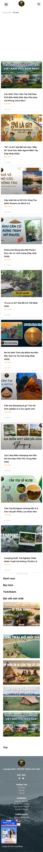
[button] (6, 4)
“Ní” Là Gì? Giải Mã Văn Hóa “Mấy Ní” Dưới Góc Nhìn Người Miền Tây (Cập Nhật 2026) (21, 150)
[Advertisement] (21, 37)
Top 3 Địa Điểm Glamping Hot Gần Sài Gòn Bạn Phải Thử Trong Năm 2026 (20, 458)
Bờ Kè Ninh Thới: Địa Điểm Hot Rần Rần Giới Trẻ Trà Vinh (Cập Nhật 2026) (21, 356)
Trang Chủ (6, 13)
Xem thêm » (8, 104)
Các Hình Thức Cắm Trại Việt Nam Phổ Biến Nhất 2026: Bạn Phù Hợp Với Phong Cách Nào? (20, 97)
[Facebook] (19, 778)
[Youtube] (23, 778)
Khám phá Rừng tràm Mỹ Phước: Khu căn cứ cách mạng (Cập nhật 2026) (20, 253)
